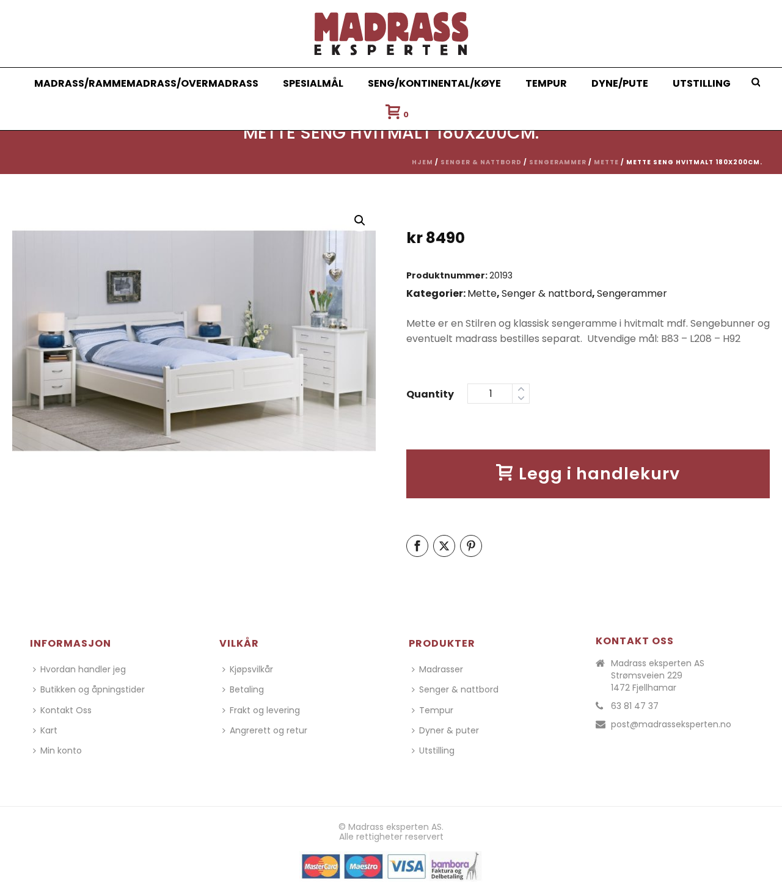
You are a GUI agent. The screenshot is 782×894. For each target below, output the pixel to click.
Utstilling (702, 83)
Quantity (430, 394)
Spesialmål (313, 83)
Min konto (61, 750)
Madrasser (441, 669)
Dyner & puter (449, 730)
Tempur (546, 83)
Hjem (422, 162)
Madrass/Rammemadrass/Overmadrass (146, 83)
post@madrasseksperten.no (671, 724)
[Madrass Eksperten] (391, 33)
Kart (48, 730)
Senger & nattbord (481, 162)
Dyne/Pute (619, 83)
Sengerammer (557, 162)
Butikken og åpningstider (92, 689)
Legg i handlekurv (599, 473)
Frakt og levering (265, 710)
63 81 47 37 (635, 705)
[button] (360, 220)
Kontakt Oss (66, 710)
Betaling (247, 689)
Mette (606, 162)
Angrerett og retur (268, 730)
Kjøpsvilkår (251, 669)
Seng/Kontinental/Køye (434, 83)
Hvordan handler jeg (83, 669)
